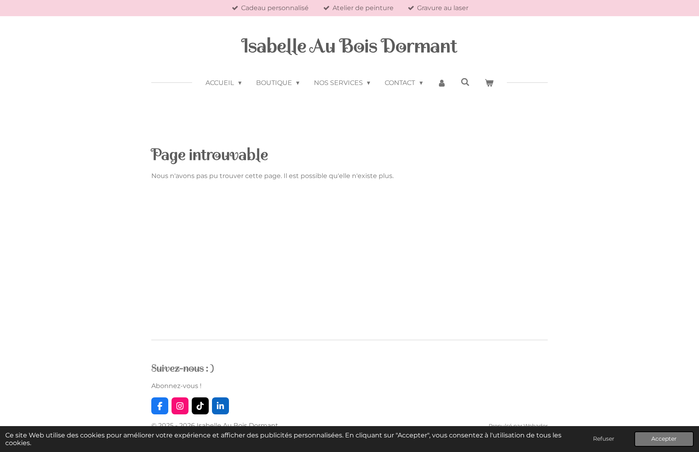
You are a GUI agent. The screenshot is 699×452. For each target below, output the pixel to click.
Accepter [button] (664, 438)
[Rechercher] (465, 82)
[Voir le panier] (488, 83)
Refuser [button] (603, 438)
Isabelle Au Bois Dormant (349, 46)
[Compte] (441, 83)
